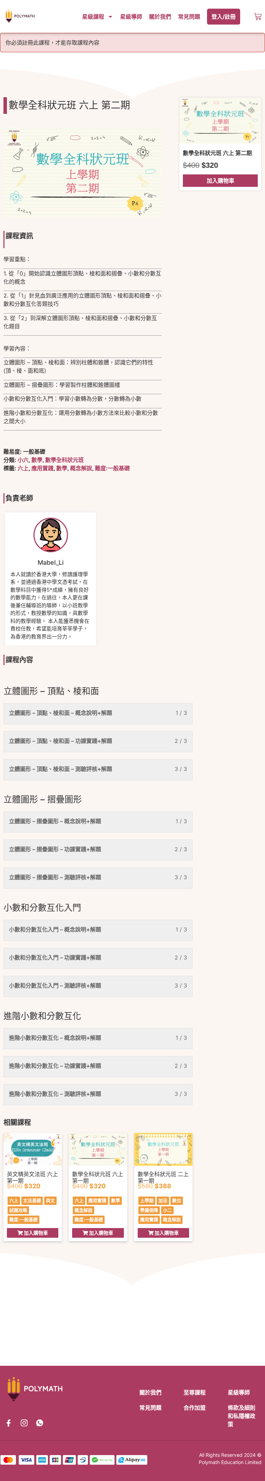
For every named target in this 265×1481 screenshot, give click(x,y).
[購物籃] (258, 16)
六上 (23, 468)
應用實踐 (42, 468)
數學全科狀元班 (64, 459)
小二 (167, 1210)
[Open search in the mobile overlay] (250, 16)
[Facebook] (9, 1423)
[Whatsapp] (40, 1423)
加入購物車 (220, 180)
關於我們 (160, 16)
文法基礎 (32, 1200)
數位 (176, 1200)
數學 (36, 459)
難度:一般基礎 (112, 468)
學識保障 (149, 1210)
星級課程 (93, 16)
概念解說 (81, 468)
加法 (162, 1200)
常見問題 (189, 16)
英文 (50, 1200)
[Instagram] (24, 1423)
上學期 (147, 1200)
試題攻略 (18, 1210)
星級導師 (131, 16)
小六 (23, 459)
